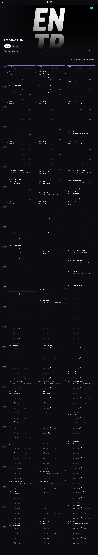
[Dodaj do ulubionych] (13, 46)
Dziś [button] (72, 59)
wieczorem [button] (85, 59)
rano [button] (79, 59)
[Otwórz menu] (2, 2)
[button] (94, 63)
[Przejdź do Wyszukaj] (95, 2)
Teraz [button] (75, 59)
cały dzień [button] (91, 59)
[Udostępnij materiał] (17, 46)
